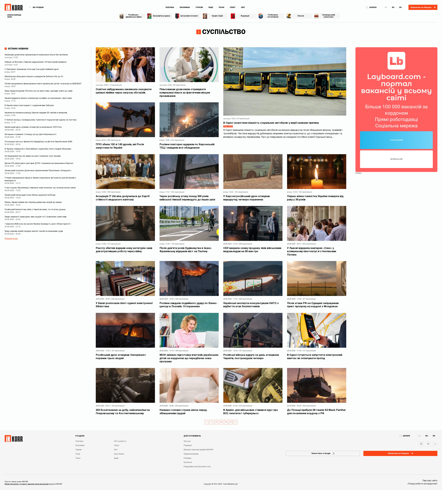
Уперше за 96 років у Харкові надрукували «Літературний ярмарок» (36, 62)
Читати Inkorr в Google (320, 453)
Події (210, 7)
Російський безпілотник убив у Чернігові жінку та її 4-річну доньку (35, 209)
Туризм (199, 7)
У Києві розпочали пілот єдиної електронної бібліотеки (124, 305)
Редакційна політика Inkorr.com (197, 467)
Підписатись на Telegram (398, 453)
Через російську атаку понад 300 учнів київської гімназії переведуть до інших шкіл (187, 198)
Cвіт (243, 7)
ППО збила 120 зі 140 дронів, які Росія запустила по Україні (120, 146)
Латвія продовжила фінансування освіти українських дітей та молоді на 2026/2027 (43, 84)
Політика (170, 7)
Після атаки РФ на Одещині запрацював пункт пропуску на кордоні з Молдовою (313, 305)
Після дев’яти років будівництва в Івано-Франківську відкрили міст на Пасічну (186, 250)
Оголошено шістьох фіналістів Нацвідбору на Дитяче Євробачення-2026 (38, 142)
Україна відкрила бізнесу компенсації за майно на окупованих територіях (38, 98)
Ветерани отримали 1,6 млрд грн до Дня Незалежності (30, 134)
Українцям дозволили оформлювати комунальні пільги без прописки (36, 55)
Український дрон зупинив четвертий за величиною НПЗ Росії (33, 127)
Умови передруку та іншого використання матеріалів (26, 484)
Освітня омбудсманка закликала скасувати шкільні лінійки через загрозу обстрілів (123, 91)
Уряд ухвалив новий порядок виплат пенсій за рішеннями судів (34, 231)
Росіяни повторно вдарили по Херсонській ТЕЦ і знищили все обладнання (187, 146)
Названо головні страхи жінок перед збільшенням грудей (183, 412)
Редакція (188, 445)
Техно (221, 7)
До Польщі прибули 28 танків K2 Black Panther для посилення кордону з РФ (316, 412)
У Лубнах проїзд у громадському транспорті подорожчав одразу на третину (41, 120)
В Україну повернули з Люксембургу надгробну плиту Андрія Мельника (38, 149)
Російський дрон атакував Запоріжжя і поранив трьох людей (121, 357)
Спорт (233, 7)
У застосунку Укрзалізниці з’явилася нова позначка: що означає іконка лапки (40, 188)
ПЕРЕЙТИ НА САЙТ (396, 159)
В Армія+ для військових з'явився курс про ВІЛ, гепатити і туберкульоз (250, 412)
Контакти (188, 462)
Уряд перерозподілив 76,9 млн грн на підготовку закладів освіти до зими (38, 91)
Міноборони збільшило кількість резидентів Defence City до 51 (34, 76)
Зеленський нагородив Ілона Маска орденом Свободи (30, 195)
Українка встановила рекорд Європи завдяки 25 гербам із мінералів (36, 113)
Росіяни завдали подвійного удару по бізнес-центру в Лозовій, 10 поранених (188, 305)
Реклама (187, 458)
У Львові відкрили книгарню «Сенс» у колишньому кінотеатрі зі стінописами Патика (311, 251)
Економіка (185, 7)
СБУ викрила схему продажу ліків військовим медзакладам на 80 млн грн (252, 250)
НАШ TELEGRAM (397, 140)
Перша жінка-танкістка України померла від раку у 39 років (315, 198)
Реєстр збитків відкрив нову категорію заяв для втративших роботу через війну (124, 250)
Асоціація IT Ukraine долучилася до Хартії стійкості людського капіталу (123, 198)
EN (400, 7)
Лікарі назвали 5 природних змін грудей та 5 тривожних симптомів (35, 217)
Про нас (187, 441)
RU (393, 7)
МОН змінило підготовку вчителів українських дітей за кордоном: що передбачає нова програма (189, 358)
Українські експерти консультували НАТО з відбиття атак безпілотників (251, 305)
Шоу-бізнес (119, 454)
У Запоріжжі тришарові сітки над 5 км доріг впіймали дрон (32, 69)
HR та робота (120, 441)
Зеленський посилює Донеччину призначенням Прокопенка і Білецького (38, 170)
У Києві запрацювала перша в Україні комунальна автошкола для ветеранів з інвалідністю (40, 179)
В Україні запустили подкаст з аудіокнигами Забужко (29, 105)
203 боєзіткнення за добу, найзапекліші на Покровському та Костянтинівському (123, 412)
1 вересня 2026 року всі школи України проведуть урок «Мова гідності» (38, 224)
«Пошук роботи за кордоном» (422, 484)
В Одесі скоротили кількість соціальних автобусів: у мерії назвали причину (271, 123)
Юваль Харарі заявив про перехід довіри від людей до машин (33, 202)
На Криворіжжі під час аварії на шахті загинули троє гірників (33, 156)
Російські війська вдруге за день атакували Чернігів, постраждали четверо (251, 357)
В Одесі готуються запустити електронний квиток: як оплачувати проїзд (314, 357)
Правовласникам (191, 454)
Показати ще (11, 239)
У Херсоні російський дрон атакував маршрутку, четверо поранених (246, 198)
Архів (116, 458)
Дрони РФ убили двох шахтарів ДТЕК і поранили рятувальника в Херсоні (39, 163)
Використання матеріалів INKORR (198, 450)
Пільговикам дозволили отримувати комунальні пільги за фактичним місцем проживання (185, 92)
